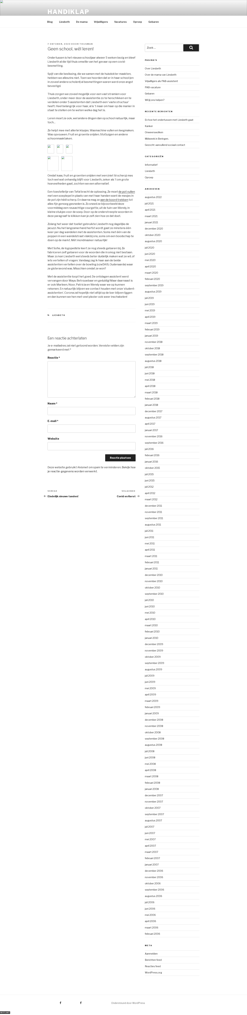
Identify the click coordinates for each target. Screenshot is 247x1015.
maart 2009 (151, 700)
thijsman (86, 44)
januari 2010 (151, 637)
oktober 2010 (152, 587)
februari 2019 (152, 329)
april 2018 (150, 386)
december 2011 (153, 505)
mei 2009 (150, 688)
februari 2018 (152, 398)
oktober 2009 (153, 656)
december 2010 (154, 575)
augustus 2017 (153, 417)
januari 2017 (151, 430)
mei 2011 (150, 543)
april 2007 (150, 845)
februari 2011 (152, 562)
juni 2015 (150, 480)
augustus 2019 (153, 291)
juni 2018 (150, 373)
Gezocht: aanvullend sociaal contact (165, 144)
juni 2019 (150, 304)
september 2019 (154, 285)
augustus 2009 (153, 669)
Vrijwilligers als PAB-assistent (161, 81)
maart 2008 (151, 776)
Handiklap (68, 11)
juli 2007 (149, 826)
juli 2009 (149, 675)
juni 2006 (150, 908)
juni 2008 (150, 757)
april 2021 (150, 209)
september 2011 (154, 518)
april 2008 (150, 770)
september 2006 (154, 889)
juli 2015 (149, 474)
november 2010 (154, 581)
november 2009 (154, 650)
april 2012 (150, 493)
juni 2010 (150, 606)
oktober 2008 (153, 732)
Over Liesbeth (153, 68)
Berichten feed (153, 959)
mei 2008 (150, 763)
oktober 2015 (152, 467)
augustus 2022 (153, 197)
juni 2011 (149, 537)
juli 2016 (149, 449)
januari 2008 (152, 789)
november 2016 (153, 436)
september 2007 (154, 814)
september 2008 (154, 738)
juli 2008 (149, 751)
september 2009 (154, 663)
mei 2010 (150, 612)
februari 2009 (152, 707)
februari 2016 (152, 455)
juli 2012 (149, 486)
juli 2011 (149, 530)
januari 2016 (151, 461)
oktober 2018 (152, 348)
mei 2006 (150, 914)
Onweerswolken (154, 132)
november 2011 (153, 512)
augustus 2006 (153, 896)
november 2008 (154, 726)
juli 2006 (149, 902)
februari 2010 (152, 631)
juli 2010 (149, 600)
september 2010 (154, 593)
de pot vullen (126, 191)
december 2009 (154, 644)
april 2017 (150, 423)
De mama (82, 21)
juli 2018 (149, 367)
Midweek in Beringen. (157, 138)
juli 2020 (149, 247)
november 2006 (154, 877)
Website (53, 438)
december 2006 (154, 870)
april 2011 (150, 549)
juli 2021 (149, 203)
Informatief (151, 164)
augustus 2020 (153, 241)
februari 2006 (152, 933)
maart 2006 (151, 927)
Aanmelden (151, 953)
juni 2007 (150, 833)
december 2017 (153, 411)
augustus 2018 (153, 360)
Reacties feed (153, 966)
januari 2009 (152, 713)
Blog (50, 21)
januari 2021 (151, 222)
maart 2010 (151, 625)
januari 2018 (151, 404)
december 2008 (154, 719)
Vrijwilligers (101, 21)
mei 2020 (150, 260)
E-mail (53, 421)
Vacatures (120, 21)
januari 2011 (151, 568)
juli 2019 (149, 298)
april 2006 (150, 921)
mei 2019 (150, 310)
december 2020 (154, 228)
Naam (52, 403)
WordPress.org (153, 972)
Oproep (137, 21)
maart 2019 (151, 323)
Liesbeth (64, 21)
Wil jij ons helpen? (154, 100)
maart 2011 (151, 556)
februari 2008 (152, 782)
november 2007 (154, 801)
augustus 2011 (153, 524)
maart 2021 (151, 216)
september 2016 (154, 442)
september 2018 (154, 354)
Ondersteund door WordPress (128, 1003)
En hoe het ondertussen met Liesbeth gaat (169, 119)
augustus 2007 (153, 820)
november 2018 (153, 341)
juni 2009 (150, 681)
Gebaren (153, 21)
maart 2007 (151, 851)
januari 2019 (151, 335)
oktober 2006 (153, 883)
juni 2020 (150, 253)
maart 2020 (151, 272)
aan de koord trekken (114, 199)
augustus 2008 (153, 744)
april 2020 (150, 266)
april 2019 (150, 316)
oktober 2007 (152, 807)
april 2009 (150, 694)
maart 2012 (151, 499)
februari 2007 (152, 858)
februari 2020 (152, 278)
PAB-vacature (153, 87)
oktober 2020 (152, 235)
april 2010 (150, 619)
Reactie (54, 357)
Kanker (149, 126)
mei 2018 (150, 379)
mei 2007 (150, 839)
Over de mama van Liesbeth (160, 74)
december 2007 (154, 795)
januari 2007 (152, 864)
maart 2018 (151, 392)
